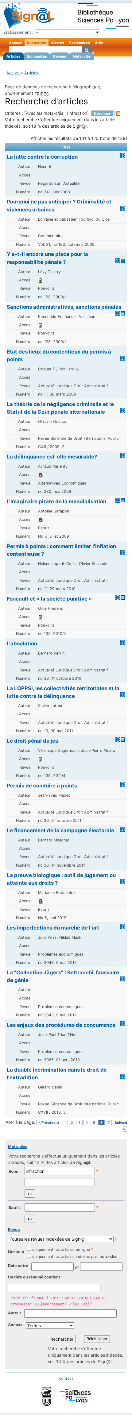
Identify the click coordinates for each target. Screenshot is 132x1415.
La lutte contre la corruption (42, 157)
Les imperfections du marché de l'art (53, 928)
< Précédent (48, 1122)
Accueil (15, 43)
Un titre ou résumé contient (34, 1277)
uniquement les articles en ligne (61, 1249)
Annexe (15, 1324)
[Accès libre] (40, 280)
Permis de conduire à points (42, 786)
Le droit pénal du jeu (32, 741)
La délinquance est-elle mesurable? (52, 457)
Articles (13, 56)
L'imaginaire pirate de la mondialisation (56, 501)
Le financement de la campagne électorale (60, 830)
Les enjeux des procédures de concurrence (61, 1025)
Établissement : (18, 32)
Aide (99, 43)
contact (66, 1378)
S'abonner (102, 113)
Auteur (14, 1313)
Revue (14, 1229)
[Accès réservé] (40, 474)
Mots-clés (81, 56)
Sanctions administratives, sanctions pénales (64, 307)
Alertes (57, 43)
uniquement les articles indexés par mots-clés (74, 1256)
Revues (59, 56)
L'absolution (22, 643)
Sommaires (37, 56)
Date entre (18, 1265)
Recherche (36, 43)
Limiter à (16, 1251)
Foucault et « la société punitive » (49, 599)
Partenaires (79, 43)
